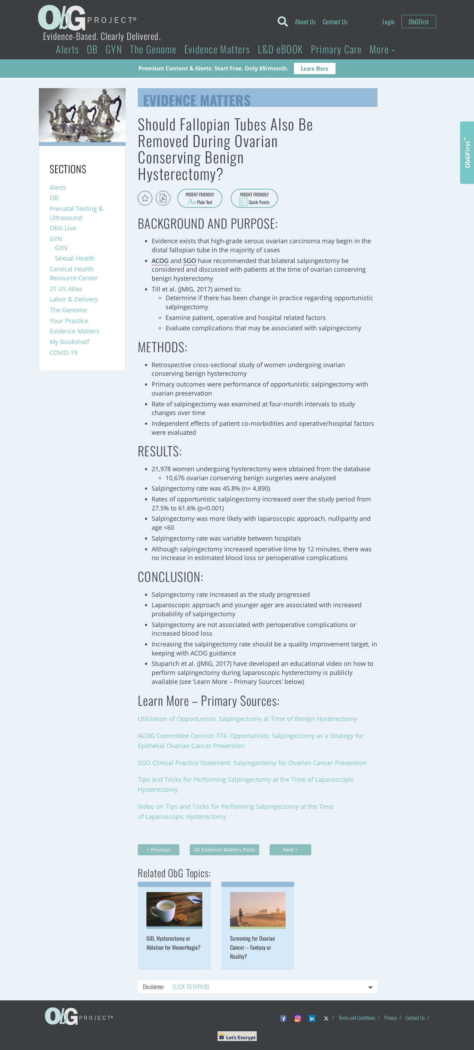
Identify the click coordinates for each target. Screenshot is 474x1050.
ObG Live (63, 228)
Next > (290, 849)
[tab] (257, 986)
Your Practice (69, 320)
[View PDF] (163, 198)
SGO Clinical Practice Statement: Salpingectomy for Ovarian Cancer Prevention (252, 763)
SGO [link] (189, 260)
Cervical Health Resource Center (74, 273)
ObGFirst (419, 21)
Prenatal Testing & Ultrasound (76, 213)
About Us (305, 21)
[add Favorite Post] (145, 198)
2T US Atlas (66, 289)
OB (92, 49)
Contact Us (335, 21)
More (380, 49)
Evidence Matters (217, 49)
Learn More (314, 68)
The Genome (153, 49)
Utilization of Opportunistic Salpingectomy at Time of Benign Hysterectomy (247, 718)
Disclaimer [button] (176, 986)
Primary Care (336, 49)
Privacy (390, 1017)
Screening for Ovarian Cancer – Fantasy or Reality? (252, 947)
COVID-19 (63, 352)
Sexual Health (75, 258)
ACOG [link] (160, 260)
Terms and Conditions (357, 1017)
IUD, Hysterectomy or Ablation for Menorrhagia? (173, 942)
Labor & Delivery (74, 299)
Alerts (67, 49)
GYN (113, 49)
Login (388, 21)
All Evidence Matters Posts (224, 849)
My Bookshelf (69, 342)
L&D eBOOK (280, 49)
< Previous (159, 849)
